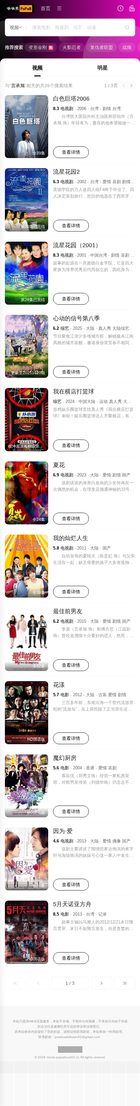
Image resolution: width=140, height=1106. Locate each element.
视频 (37, 68)
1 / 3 (70, 983)
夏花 (59, 465)
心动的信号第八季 (76, 318)
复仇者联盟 (101, 47)
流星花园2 (66, 171)
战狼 (127, 47)
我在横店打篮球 (73, 391)
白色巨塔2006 (71, 98)
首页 (45, 8)
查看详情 (71, 152)
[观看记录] (120, 9)
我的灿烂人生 (70, 538)
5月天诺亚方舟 (72, 904)
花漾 (59, 684)
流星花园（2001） (77, 245)
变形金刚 (40, 47)
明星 (102, 68)
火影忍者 (72, 47)
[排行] (132, 9)
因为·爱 (63, 831)
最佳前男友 (67, 611)
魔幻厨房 (65, 758)
